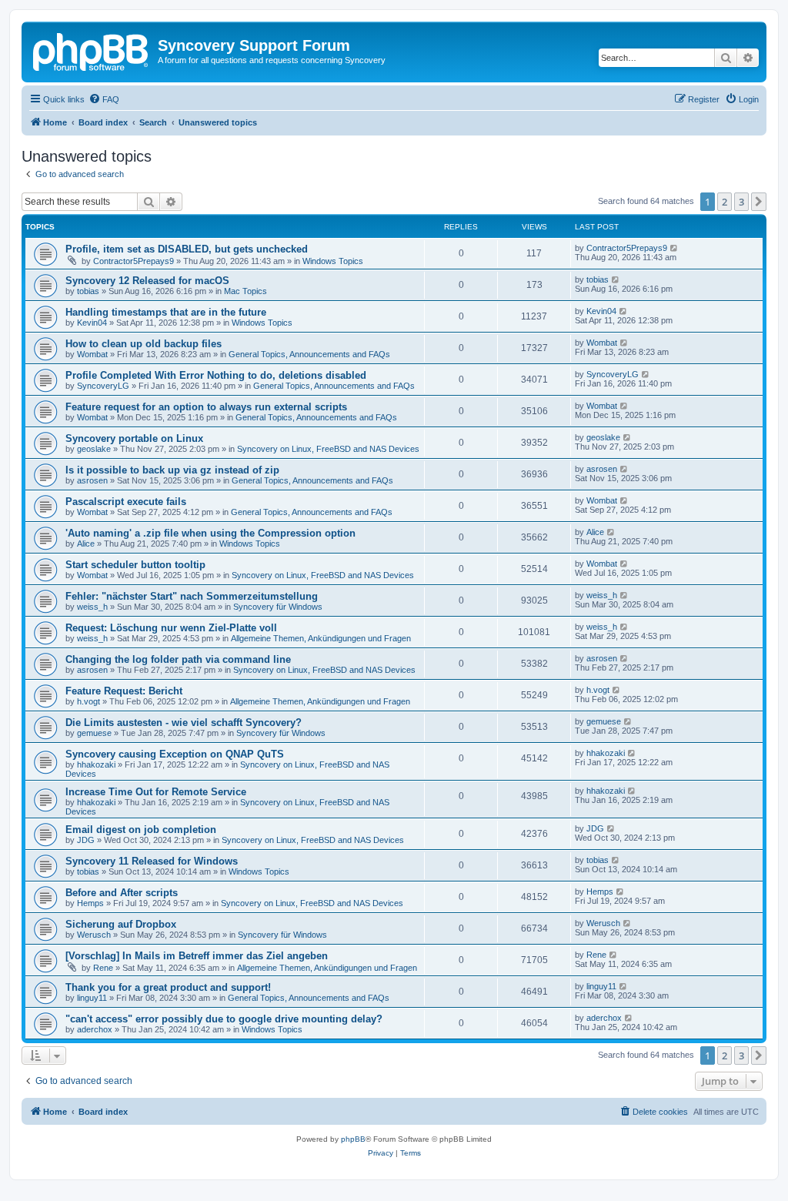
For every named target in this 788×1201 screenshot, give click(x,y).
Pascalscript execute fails (125, 501)
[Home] (91, 50)
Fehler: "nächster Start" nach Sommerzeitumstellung (191, 596)
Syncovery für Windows (277, 606)
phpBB (353, 1139)
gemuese (94, 733)
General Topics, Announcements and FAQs (309, 354)
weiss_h (92, 606)
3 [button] (741, 202)
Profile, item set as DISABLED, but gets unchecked (186, 249)
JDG (86, 840)
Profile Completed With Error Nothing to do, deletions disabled (215, 375)
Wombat (92, 354)
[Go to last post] (674, 248)
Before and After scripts (121, 892)
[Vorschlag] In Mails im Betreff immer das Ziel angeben (196, 956)
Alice (86, 543)
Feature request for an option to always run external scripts (206, 407)
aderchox (94, 1029)
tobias (88, 291)
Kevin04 (92, 322)
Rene (103, 967)
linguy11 (92, 997)
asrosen (92, 480)
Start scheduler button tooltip (135, 564)
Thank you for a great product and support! (168, 987)
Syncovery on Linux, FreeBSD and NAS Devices (328, 448)
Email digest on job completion (140, 829)
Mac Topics (245, 291)
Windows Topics (332, 261)
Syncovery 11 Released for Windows (151, 861)
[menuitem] (103, 99)
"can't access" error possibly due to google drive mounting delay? (223, 1019)
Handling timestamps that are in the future (165, 312)
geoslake (94, 448)
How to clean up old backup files (143, 344)
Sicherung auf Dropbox (120, 924)
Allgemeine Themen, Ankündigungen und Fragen (321, 638)
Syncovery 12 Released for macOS (147, 280)
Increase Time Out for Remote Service (155, 792)
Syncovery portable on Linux (134, 438)
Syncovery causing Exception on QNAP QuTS (174, 754)
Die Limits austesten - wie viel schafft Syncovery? (183, 722)
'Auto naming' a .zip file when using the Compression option (210, 533)
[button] (758, 201)
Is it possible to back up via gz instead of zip (172, 470)
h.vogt (88, 701)
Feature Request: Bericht (123, 691)
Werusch (94, 934)
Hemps (90, 903)
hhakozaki (96, 764)
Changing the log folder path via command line (178, 659)
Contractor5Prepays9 (133, 261)
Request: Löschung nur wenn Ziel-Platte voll (171, 628)
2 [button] (724, 202)
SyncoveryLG (103, 385)
